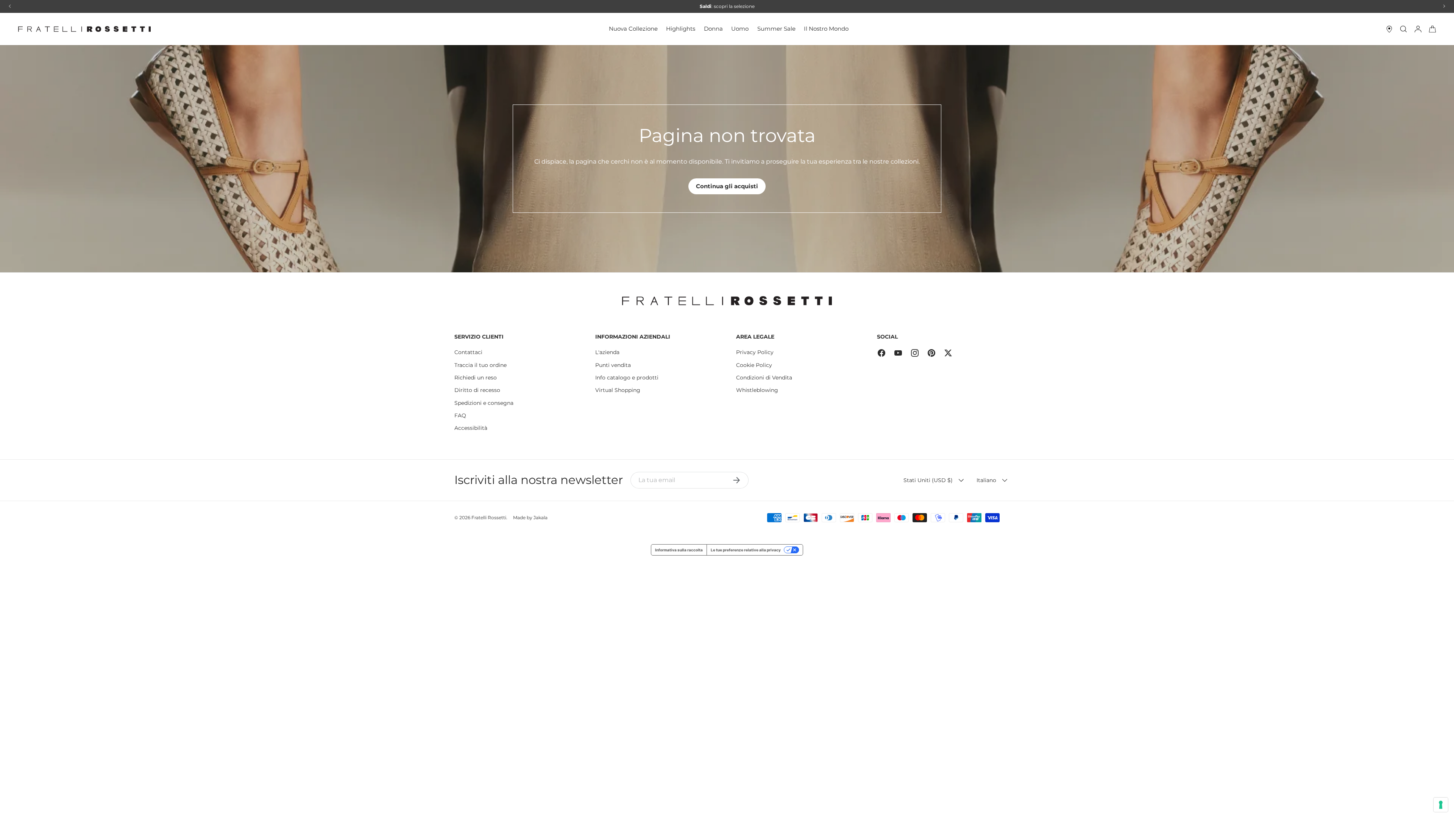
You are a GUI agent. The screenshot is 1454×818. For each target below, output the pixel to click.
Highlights (680, 28)
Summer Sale (776, 28)
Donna (713, 28)
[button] (1432, 29)
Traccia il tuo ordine (480, 365)
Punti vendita (613, 365)
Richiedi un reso (475, 377)
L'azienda (607, 352)
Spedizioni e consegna (483, 403)
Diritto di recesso (477, 390)
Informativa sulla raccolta (679, 550)
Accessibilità (470, 428)
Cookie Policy (754, 365)
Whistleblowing (757, 390)
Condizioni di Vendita (764, 377)
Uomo (740, 28)
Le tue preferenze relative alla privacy (746, 550)
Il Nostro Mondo (826, 28)
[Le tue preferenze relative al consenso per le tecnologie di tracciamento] (1441, 805)
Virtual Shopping (617, 390)
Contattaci (468, 352)
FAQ (460, 415)
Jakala (541, 517)
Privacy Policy (755, 352)
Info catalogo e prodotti (626, 377)
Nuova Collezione (633, 28)
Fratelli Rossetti (488, 517)
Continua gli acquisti (727, 186)
